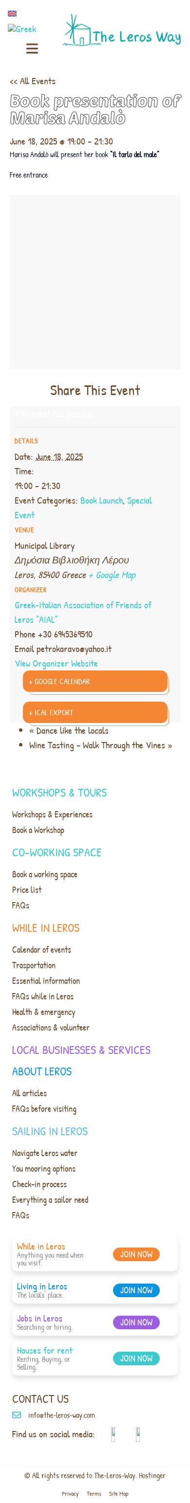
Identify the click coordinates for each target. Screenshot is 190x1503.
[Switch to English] (14, 12)
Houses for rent (45, 1350)
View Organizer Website (56, 663)
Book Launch (101, 500)
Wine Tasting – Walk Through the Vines (100, 744)
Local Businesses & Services (81, 1049)
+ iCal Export (51, 712)
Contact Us (40, 1398)
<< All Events (33, 80)
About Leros (42, 1071)
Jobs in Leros (39, 1317)
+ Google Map (111, 574)
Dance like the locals (69, 730)
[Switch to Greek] (23, 28)
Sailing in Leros (50, 1131)
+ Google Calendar (59, 681)
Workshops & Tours (59, 792)
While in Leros (45, 927)
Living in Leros (42, 1285)
